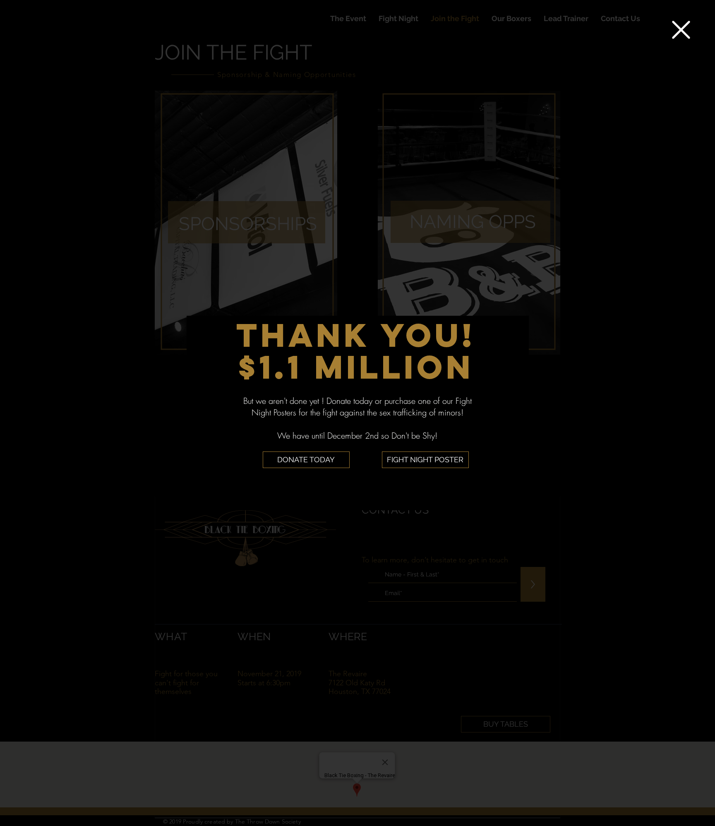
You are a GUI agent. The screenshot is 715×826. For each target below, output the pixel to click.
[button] (681, 30)
